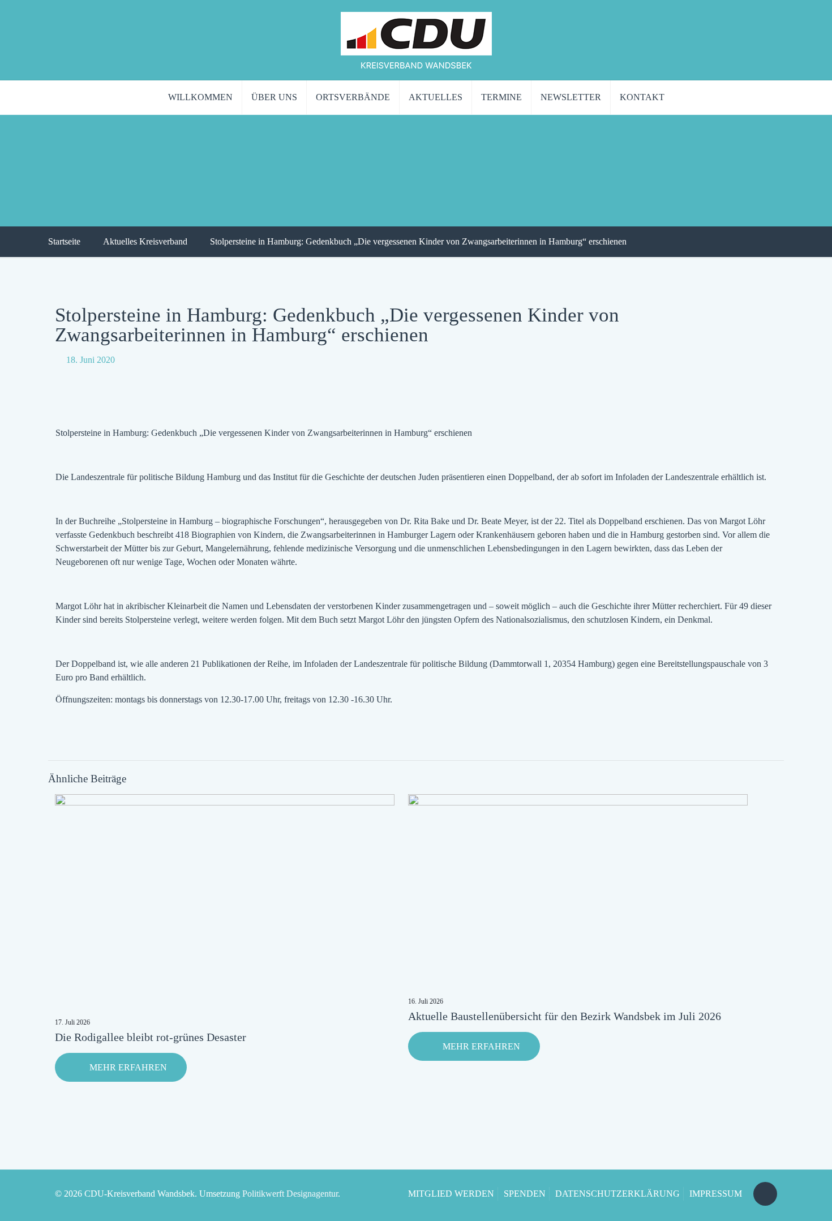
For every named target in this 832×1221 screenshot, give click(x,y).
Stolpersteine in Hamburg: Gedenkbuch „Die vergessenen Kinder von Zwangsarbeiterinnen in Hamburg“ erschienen (418, 241)
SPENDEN (525, 1193)
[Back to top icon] (765, 1194)
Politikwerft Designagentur (290, 1193)
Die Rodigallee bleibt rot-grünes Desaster (150, 1037)
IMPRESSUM (715, 1193)
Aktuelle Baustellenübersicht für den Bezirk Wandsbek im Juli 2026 (564, 1016)
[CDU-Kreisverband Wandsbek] (416, 40)
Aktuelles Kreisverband (145, 241)
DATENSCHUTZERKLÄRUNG (617, 1193)
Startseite (64, 241)
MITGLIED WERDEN (451, 1193)
